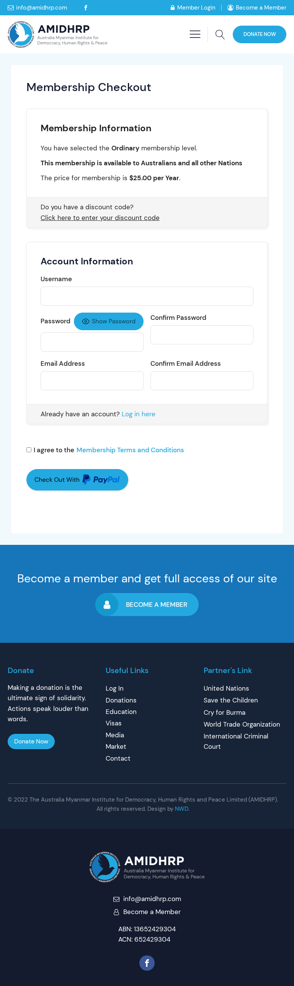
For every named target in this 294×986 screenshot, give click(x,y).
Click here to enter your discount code (100, 218)
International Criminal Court (236, 741)
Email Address (63, 363)
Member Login (196, 8)
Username (56, 279)
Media (115, 735)
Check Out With (64, 481)
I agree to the (109, 450)
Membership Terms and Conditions (130, 450)
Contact (118, 758)
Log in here (138, 414)
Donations (121, 700)
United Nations (226, 688)
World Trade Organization (242, 724)
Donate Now (259, 34)
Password (55, 321)
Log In (115, 688)
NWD (181, 809)
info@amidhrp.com (41, 8)
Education (121, 711)
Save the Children (231, 700)
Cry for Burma (224, 712)
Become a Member (261, 8)
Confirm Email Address (185, 363)
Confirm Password (178, 317)
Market (116, 746)
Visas (114, 723)
